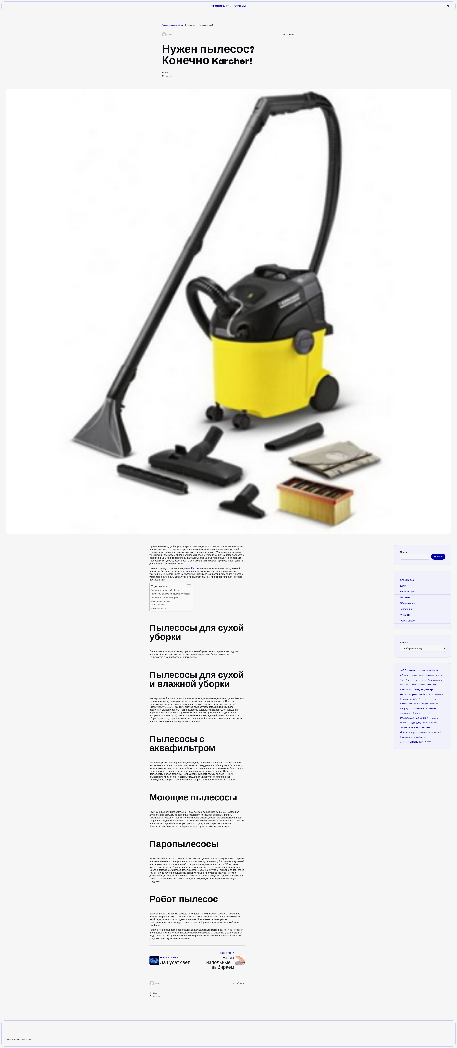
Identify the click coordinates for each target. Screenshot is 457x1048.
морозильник (407, 704)
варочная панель (427, 675)
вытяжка (406, 684)
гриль (415, 685)
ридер (425, 723)
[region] (422, 650)
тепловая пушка (422, 732)
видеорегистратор (420, 680)
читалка (428, 742)
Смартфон (422, 670)
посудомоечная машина (415, 718)
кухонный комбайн (409, 699)
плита (417, 713)
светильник (433, 723)
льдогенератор (424, 699)
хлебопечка (420, 737)
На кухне (405, 597)
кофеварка (409, 694)
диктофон (422, 685)
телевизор (408, 732)
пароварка (431, 708)
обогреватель (418, 708)
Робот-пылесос (158, 608)
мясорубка (434, 704)
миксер (434, 699)
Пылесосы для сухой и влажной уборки (170, 593)
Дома (180, 25)
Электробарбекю (433, 670)
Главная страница (169, 25)
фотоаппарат (407, 737)
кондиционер (424, 689)
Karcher (195, 568)
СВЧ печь (409, 670)
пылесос (168, 76)
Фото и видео (407, 620)
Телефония (406, 609)
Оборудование (408, 603)
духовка (433, 684)
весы (440, 675)
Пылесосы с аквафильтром (164, 597)
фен (441, 732)
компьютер (406, 689)
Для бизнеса (407, 579)
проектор (404, 723)
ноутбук (405, 708)
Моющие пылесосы (160, 601)
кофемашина (426, 694)
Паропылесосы (158, 604)
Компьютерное (408, 591)
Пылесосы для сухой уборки (165, 590)
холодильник (413, 741)
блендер (406, 675)
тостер (433, 732)
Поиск (403, 552)
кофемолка (439, 694)
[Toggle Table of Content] (187, 586)
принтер (435, 718)
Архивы (404, 642)
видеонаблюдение (406, 680)
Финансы (405, 614)
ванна (415, 675)
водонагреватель (436, 680)
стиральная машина (416, 727)
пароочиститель (406, 713)
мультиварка (422, 703)
